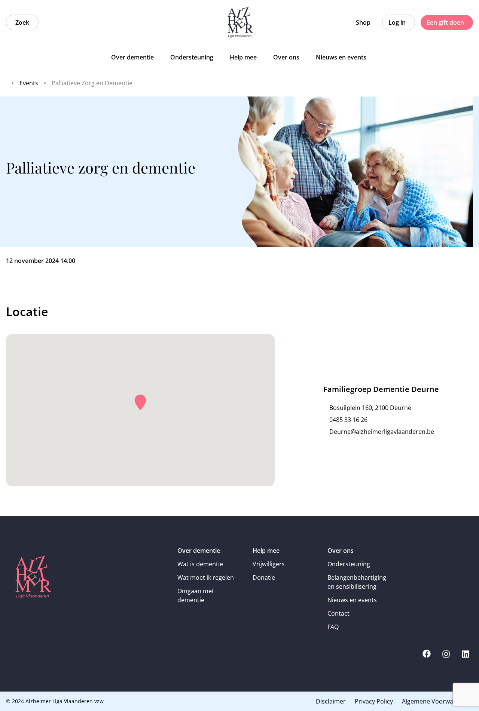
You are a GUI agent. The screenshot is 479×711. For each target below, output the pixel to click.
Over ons (340, 550)
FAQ (333, 627)
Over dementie (198, 550)
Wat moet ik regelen (205, 577)
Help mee (266, 550)
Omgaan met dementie (195, 595)
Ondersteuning (348, 564)
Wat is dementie (200, 564)
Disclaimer (331, 701)
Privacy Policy (374, 701)
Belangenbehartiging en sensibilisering (356, 582)
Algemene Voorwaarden (436, 701)
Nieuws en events (352, 600)
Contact (338, 613)
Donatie (264, 577)
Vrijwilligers (269, 564)
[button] (140, 402)
